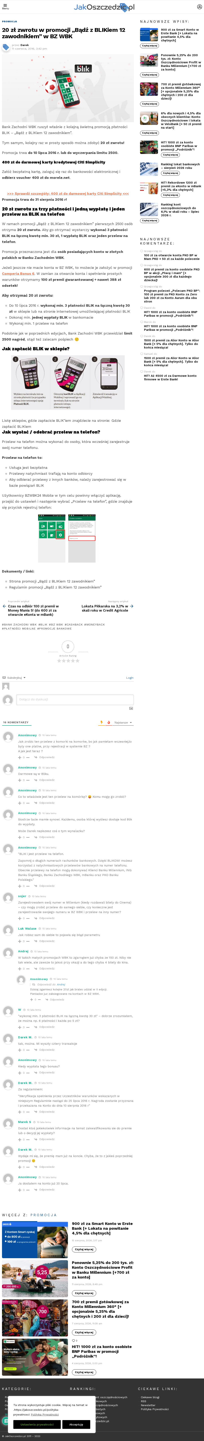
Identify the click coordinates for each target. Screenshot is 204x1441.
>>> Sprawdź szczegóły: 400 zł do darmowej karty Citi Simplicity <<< (68, 194)
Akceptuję (76, 1424)
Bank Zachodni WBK (20, 624)
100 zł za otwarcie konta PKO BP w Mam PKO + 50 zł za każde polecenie (172, 257)
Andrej (61, 984)
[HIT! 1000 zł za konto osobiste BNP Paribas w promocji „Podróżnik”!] (35, 1357)
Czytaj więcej (84, 1249)
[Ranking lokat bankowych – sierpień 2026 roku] (149, 169)
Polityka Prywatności (45, 1414)
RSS (143, 1401)
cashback (75, 624)
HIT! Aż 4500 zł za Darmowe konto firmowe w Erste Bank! (170, 377)
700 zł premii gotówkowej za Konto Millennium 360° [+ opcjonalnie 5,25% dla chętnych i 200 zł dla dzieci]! (100, 1309)
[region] (52, 1414)
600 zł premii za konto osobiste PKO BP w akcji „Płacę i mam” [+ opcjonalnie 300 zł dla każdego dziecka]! (172, 275)
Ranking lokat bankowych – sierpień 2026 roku (180, 166)
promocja (43, 1215)
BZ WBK (57, 624)
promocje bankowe (55, 628)
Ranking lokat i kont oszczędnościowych (100, 1397)
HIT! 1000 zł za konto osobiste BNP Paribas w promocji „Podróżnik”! (102, 1351)
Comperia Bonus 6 (18, 273)
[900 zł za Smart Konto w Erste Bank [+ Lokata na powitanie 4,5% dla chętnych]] (35, 1239)
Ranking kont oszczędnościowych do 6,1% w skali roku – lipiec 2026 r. (180, 210)
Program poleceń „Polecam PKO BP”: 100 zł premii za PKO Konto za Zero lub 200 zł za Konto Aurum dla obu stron (172, 296)
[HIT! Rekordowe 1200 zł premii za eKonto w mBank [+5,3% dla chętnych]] (149, 187)
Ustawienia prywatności (37, 1424)
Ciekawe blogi (150, 1397)
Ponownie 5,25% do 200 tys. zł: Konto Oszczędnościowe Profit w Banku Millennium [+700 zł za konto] (103, 1269)
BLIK (43, 624)
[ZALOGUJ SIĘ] (199, 7)
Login (129, 677)
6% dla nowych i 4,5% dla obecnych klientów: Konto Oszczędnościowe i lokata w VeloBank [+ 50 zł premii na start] (181, 120)
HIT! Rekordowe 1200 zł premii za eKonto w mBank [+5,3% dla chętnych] (181, 186)
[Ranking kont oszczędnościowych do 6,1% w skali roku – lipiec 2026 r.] (149, 209)
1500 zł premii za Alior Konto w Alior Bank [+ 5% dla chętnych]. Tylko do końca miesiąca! (171, 344)
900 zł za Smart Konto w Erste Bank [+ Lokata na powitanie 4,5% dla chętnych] (102, 1228)
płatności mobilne (20, 628)
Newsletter (148, 1405)
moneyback (95, 624)
